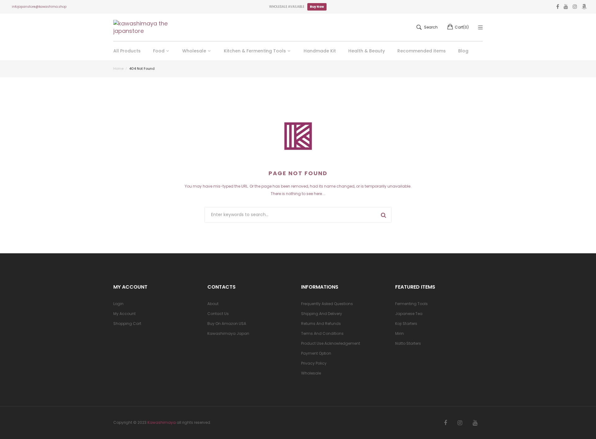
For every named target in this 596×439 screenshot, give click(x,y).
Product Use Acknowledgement (330, 343)
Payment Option (316, 353)
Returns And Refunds (321, 323)
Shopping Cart (127, 323)
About (213, 303)
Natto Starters (408, 343)
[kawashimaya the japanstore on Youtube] (475, 423)
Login (118, 303)
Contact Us (218, 313)
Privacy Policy (314, 363)
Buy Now (317, 6)
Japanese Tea (408, 313)
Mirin (399, 333)
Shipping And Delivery (321, 313)
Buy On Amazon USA (226, 323)
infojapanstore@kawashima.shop (39, 6)
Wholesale (311, 373)
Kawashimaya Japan (228, 333)
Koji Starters (406, 323)
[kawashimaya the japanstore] (141, 27)
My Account (124, 313)
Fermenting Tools (411, 303)
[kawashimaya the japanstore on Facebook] (445, 423)
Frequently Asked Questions (327, 303)
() (462, 27)
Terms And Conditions (322, 333)
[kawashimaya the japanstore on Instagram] (460, 423)
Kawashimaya (161, 422)
